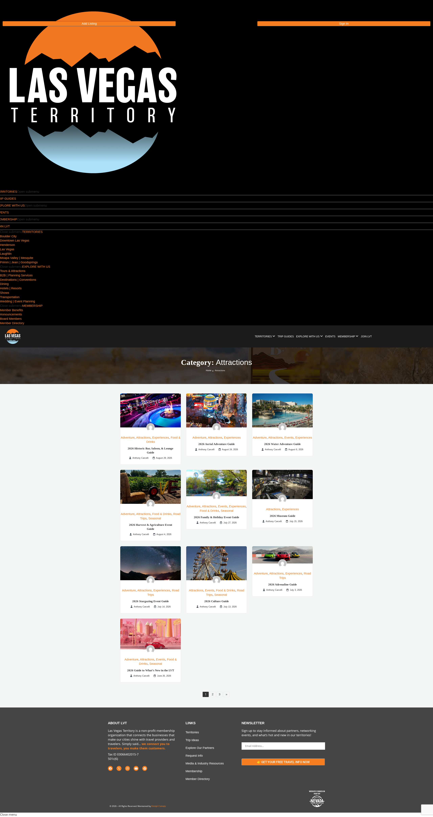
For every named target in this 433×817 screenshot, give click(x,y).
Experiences (160, 437)
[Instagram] (127, 768)
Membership (194, 771)
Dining (4, 284)
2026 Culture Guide (216, 601)
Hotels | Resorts (11, 288)
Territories (192, 732)
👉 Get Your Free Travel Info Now (283, 762)
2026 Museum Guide (282, 516)
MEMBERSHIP (32, 305)
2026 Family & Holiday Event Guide (216, 517)
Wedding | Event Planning (17, 301)
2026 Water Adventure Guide (282, 444)
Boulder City (8, 236)
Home (208, 370)
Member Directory (12, 323)
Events (289, 437)
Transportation (9, 297)
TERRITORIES (32, 232)
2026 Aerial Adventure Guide (216, 444)
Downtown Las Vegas (14, 240)
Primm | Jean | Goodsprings (19, 262)
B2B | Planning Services (16, 275)
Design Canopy (158, 806)
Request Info (194, 755)
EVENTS (330, 336)
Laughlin (6, 253)
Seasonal (154, 518)
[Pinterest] (144, 768)
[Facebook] (110, 768)
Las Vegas (7, 249)
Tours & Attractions (12, 271)
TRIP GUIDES (286, 336)
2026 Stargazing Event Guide (150, 601)
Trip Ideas (192, 740)
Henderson (7, 245)
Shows (4, 292)
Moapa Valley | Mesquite (16, 258)
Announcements (11, 314)
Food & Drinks (162, 514)
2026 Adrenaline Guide (282, 584)
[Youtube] (136, 768)
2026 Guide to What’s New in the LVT (150, 670)
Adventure (128, 437)
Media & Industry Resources (205, 763)
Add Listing (89, 23)
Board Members (11, 318)
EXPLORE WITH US (36, 266)
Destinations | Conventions (18, 279)
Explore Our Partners (200, 748)
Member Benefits (11, 310)
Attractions (143, 437)
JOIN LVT (366, 336)
